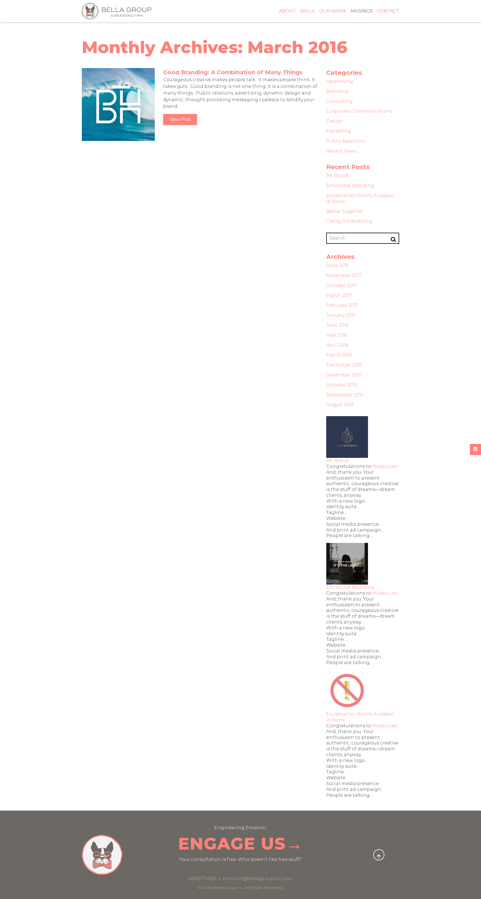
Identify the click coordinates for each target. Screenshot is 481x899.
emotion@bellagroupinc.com (258, 878)
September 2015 (345, 395)
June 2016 (337, 325)
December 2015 (344, 364)
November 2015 (344, 375)
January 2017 (340, 315)
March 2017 (339, 295)
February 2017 (342, 305)
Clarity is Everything (349, 221)
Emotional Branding (350, 185)
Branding (337, 91)
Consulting (339, 101)
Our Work (333, 11)
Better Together (345, 211)
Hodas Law (384, 466)
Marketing (338, 131)
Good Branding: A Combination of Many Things (233, 72)
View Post (180, 119)
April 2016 (337, 345)
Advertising (339, 81)
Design (334, 121)
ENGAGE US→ (240, 843)
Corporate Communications (359, 111)
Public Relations (345, 141)
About (287, 11)
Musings (362, 11)
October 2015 (341, 385)
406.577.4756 (202, 878)
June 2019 (337, 265)
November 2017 (344, 275)
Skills (307, 11)
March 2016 (339, 354)
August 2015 (340, 404)
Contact (388, 11)
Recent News (341, 151)
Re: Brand (337, 175)
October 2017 (341, 285)
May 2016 (336, 335)
